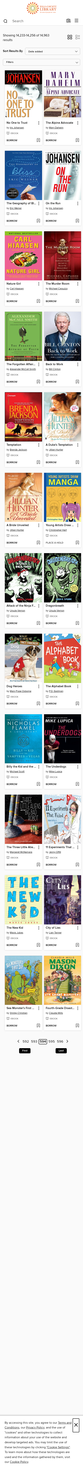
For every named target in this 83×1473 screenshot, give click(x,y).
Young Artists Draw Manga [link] (61, 525)
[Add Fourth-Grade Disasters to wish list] (77, 1025)
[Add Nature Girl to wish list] (38, 301)
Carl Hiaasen (17, 288)
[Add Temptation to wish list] (38, 462)
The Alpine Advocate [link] (59, 123)
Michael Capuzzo (58, 288)
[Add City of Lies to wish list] (77, 945)
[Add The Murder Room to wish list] (77, 301)
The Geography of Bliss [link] (22, 203)
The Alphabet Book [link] (58, 686)
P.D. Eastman (56, 691)
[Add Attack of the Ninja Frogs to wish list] (38, 623)
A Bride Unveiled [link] (18, 525)
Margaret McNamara (21, 852)
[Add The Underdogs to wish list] (77, 784)
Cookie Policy (19, 1462)
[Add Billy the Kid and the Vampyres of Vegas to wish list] (38, 784)
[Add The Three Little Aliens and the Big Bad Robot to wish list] (38, 865)
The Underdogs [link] (56, 767)
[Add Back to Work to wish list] (77, 382)
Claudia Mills (56, 1013)
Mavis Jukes (16, 932)
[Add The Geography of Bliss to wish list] (38, 221)
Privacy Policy (35, 1427)
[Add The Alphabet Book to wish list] (77, 703)
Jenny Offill (55, 852)
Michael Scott (17, 771)
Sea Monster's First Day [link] (22, 1008)
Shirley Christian (18, 1013)
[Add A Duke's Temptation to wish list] (77, 462)
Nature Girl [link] (14, 284)
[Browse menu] (76, 20)
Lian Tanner (55, 932)
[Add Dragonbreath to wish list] (77, 623)
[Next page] (67, 1042)
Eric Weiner (16, 208)
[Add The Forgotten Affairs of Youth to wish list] (38, 382)
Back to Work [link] (54, 364)
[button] (69, 38)
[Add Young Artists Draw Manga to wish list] (77, 542)
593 (34, 1042)
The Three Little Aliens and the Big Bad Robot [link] (22, 847)
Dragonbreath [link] (55, 606)
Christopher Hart (58, 530)
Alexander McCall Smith (23, 369)
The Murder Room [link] (57, 284)
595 (51, 1042)
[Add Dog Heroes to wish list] (38, 703)
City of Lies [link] (53, 928)
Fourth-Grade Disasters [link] (61, 1008)
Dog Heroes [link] (14, 686)
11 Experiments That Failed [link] (61, 847)
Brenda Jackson (18, 449)
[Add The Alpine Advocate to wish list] (77, 140)
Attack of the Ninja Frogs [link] (22, 606)
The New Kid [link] (15, 928)
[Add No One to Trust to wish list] (38, 140)
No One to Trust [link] (17, 123)
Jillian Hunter (56, 449)
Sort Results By (13, 51)
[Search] (5, 21)
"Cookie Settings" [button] (58, 1447)
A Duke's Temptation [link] (59, 445)
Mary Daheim (56, 127)
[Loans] (68, 21)
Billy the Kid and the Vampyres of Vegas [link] (22, 767)
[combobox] (33, 21)
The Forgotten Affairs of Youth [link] (22, 364)
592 (26, 1042)
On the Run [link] (53, 203)
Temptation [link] (14, 445)
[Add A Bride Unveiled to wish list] (38, 542)
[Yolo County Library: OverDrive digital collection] (41, 8)
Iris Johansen (17, 127)
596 (60, 1042)
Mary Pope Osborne (20, 691)
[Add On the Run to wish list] (77, 221)
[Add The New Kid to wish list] (38, 945)
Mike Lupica (55, 771)
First (24, 1050)
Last (61, 1050)
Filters (10, 62)
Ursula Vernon (17, 610)
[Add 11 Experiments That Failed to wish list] (77, 865)
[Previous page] (18, 1042)
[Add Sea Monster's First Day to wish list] (38, 1025)
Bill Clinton (55, 369)
